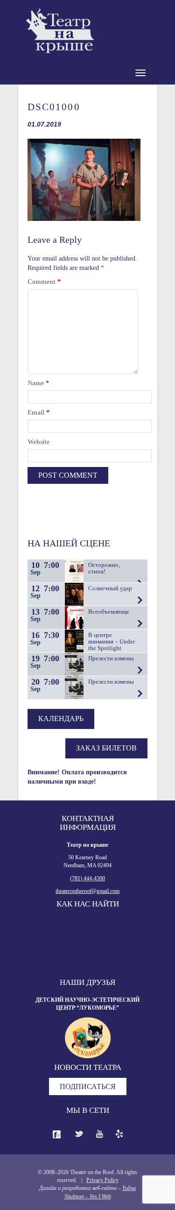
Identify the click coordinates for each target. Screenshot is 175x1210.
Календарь (61, 718)
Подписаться (88, 1086)
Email (38, 412)
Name (38, 383)
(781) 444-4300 (87, 878)
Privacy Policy (102, 1180)
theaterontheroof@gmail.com (87, 891)
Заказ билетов (106, 748)
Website (38, 442)
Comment (44, 281)
